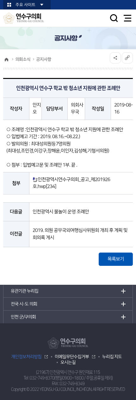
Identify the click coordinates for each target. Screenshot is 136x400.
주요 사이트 (25, 5)
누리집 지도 (112, 356)
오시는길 (68, 362)
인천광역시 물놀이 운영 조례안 (61, 211)
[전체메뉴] (127, 18)
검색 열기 (114, 18)
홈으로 (6, 59)
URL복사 (127, 57)
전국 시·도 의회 (24, 304)
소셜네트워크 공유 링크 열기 (115, 57)
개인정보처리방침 (26, 356)
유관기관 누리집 (24, 291)
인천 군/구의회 (23, 316)
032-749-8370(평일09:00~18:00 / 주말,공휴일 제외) (71, 378)
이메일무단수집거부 (72, 356)
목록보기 (116, 259)
